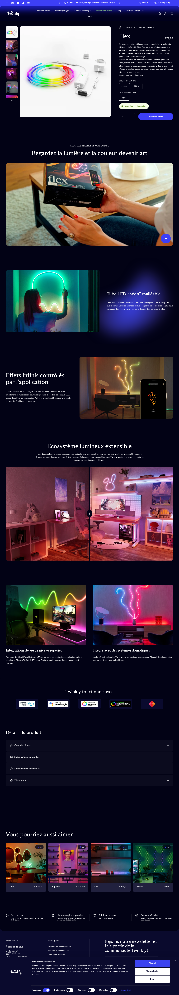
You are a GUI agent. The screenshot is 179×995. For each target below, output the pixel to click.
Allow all (152, 963)
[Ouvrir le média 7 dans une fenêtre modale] (65, 71)
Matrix (140, 887)
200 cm (124, 86)
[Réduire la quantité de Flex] (122, 116)
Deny (152, 979)
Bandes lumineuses (147, 27)
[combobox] (145, 3)
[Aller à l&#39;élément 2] (12, 60)
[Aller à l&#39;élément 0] (12, 32)
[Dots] (26, 863)
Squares (56, 887)
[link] (46, 615)
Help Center (107, 3)
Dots (12, 887)
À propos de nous (14, 947)
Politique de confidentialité (59, 947)
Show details (126, 990)
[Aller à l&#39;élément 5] (12, 101)
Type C (124, 98)
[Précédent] (59, 3)
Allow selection (152, 971)
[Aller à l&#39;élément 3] (12, 74)
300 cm (137, 86)
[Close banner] (175, 960)
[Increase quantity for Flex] (133, 116)
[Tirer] (89, 514)
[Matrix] (153, 863)
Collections (130, 27)
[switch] (69, 990)
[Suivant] (119, 3)
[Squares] (68, 863)
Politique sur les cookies (58, 951)
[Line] (111, 863)
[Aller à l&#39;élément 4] (12, 87)
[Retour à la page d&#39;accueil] (120, 27)
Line (96, 887)
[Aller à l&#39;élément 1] (12, 46)
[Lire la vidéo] (89, 204)
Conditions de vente (56, 955)
